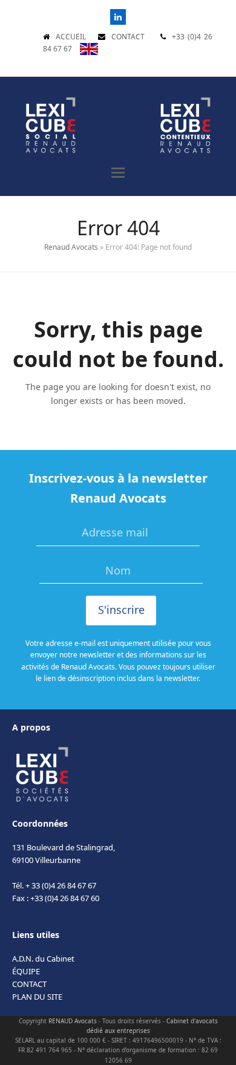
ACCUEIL (71, 36)
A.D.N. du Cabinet (43, 958)
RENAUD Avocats (72, 1021)
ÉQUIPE (26, 971)
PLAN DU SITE (37, 996)
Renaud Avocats (71, 247)
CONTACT (128, 36)
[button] (118, 173)
